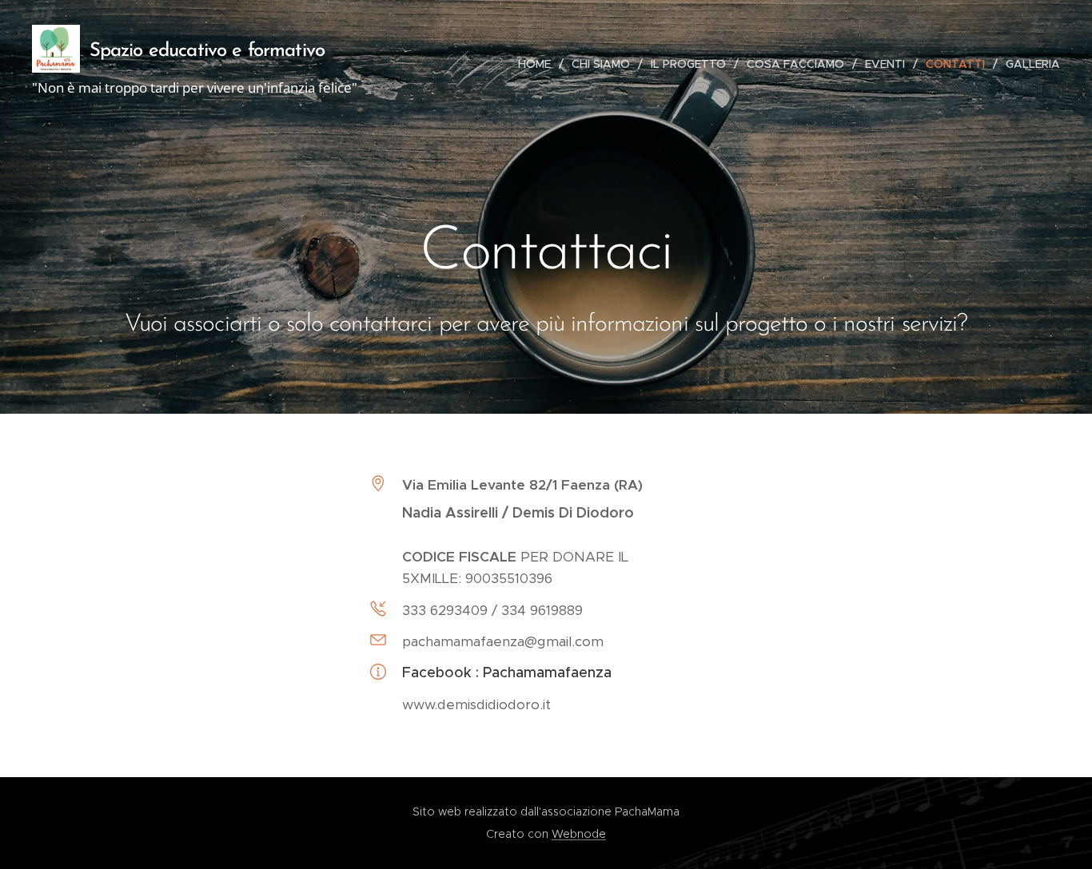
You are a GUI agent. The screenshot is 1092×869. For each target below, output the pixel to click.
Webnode (579, 834)
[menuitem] (539, 64)
